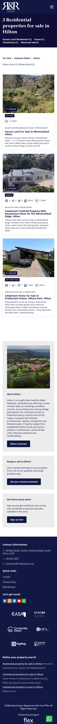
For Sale (7, 58)
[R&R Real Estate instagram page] (9, 601)
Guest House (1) (11, 678)
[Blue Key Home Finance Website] (39, 644)
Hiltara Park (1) (10, 64)
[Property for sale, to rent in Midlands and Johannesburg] (11, 7)
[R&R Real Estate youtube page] (19, 601)
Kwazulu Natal (22, 58)
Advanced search (30, 42)
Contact (6, 576)
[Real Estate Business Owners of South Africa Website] (39, 615)
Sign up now (16, 519)
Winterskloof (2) (27, 64)
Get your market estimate (24, 481)
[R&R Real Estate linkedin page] (14, 601)
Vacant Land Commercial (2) (27, 682)
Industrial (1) (26, 678)
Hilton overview (18, 443)
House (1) (48, 663)
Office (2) (7, 682)
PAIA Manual (9, 586)
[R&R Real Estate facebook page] (5, 601)
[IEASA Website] (19, 615)
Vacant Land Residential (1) (31, 667)
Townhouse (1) (10, 667)
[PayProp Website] (19, 644)
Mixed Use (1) (9, 691)
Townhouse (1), (11, 42)
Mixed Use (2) (40, 678)
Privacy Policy (9, 581)
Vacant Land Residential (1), (17, 39)
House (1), (39, 39)
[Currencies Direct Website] (17, 630)
